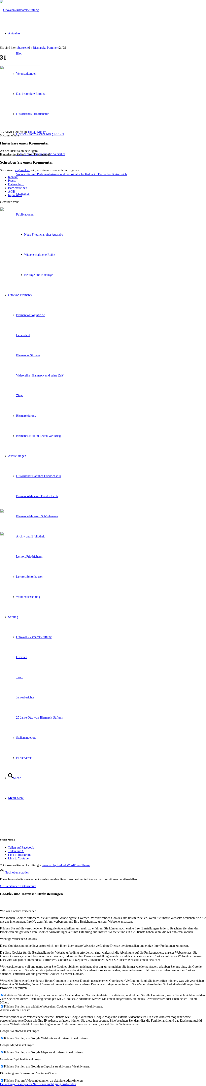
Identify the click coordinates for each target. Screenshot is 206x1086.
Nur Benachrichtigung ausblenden (54, 1084)
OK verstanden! (10, 886)
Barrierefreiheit (17, 188)
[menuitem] (111, 174)
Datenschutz (16, 184)
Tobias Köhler (37, 131)
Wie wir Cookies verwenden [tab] (18, 911)
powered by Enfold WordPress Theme (65, 865)
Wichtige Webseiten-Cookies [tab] (18, 939)
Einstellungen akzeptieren (16, 1084)
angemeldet (22, 170)
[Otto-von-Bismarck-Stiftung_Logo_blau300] (19, 10)
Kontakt (13, 177)
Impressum (15, 195)
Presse (12, 180)
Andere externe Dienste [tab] (15, 1010)
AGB (11, 191)
